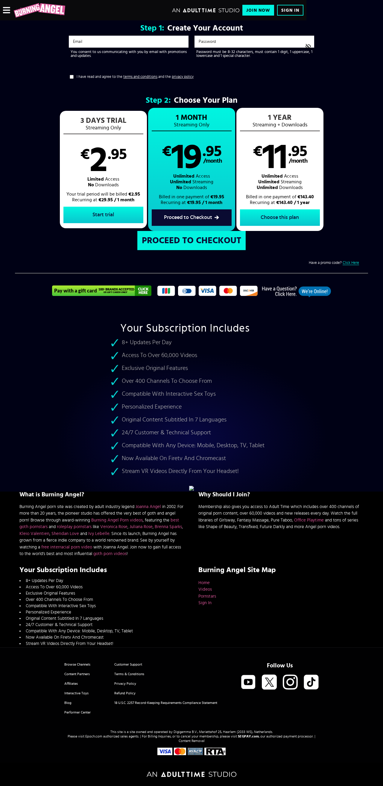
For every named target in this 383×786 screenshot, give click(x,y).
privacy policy (183, 77)
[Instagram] (290, 682)
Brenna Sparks (168, 526)
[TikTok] (311, 682)
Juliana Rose (141, 526)
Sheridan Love (65, 533)
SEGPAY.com (248, 736)
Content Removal (192, 741)
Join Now (258, 10)
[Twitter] (269, 682)
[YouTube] (248, 682)
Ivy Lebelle (99, 533)
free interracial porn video (66, 547)
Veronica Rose (113, 526)
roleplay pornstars (74, 526)
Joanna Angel (148, 506)
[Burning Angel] (39, 10)
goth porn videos (110, 553)
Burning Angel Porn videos (117, 520)
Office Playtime (309, 520)
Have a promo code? (334, 263)
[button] (103, 169)
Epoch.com (93, 736)
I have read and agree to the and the (135, 77)
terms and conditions (140, 77)
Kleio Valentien (34, 533)
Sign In (290, 10)
